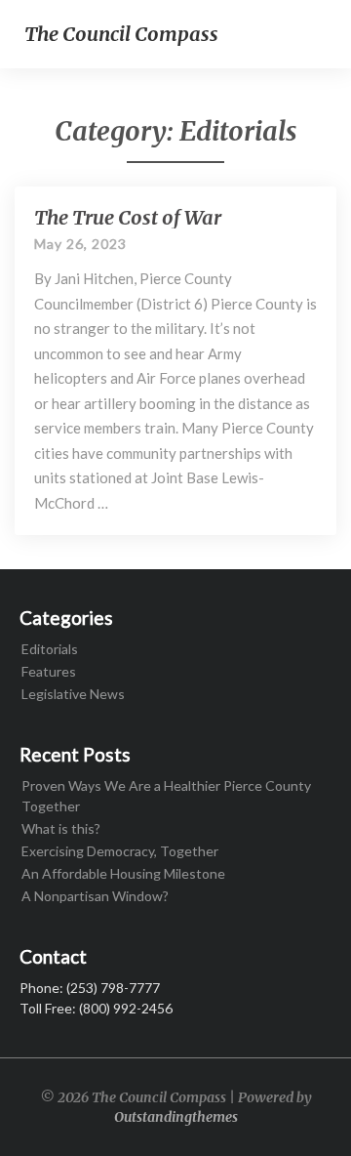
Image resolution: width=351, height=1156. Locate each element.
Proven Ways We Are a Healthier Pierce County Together (166, 795)
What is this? (60, 828)
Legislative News (73, 693)
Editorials (49, 648)
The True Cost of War (127, 217)
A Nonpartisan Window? (95, 896)
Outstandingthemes (176, 1117)
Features (48, 671)
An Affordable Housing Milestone (123, 873)
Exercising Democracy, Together (119, 851)
